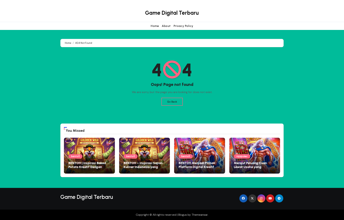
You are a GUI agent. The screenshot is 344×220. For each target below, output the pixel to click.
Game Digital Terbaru (172, 13)
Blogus (182, 215)
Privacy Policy (183, 26)
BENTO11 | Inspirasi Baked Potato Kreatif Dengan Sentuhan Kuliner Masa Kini (88, 167)
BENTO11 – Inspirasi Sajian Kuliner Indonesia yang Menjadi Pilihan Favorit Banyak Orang (143, 169)
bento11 (75, 156)
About (166, 26)
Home (155, 26)
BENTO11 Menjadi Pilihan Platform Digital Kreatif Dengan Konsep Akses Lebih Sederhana (199, 169)
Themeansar (200, 215)
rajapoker (242, 156)
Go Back (172, 101)
